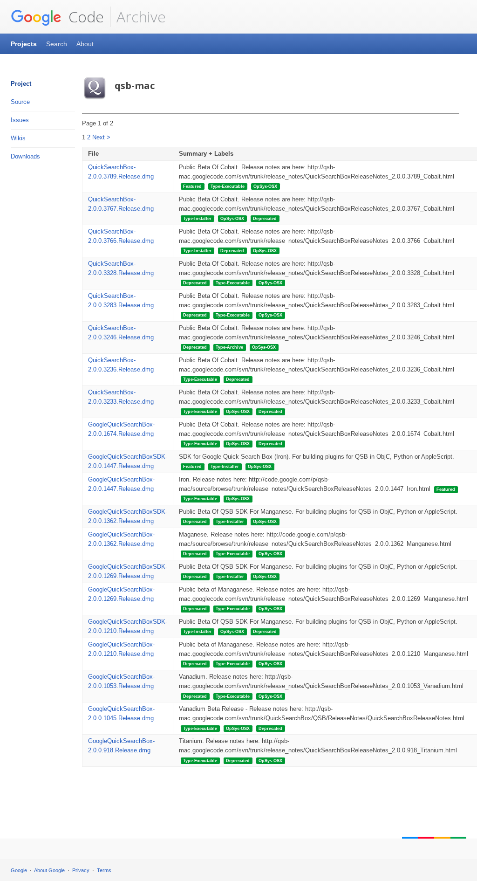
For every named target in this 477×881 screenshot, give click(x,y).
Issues (20, 120)
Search (56, 44)
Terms (104, 870)
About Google (49, 870)
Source (20, 101)
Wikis (18, 138)
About (85, 44)
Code (84, 17)
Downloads (25, 156)
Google (19, 870)
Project (21, 83)
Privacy (80, 870)
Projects (24, 44)
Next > (101, 137)
